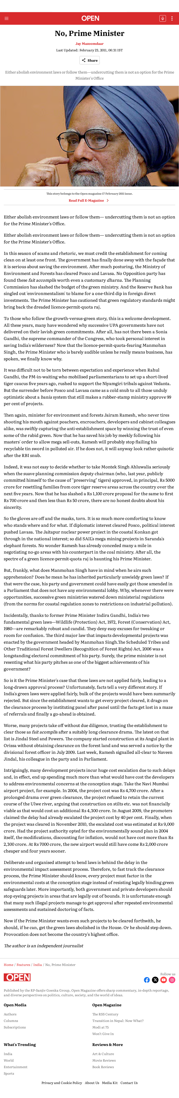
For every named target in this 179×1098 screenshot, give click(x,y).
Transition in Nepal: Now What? (118, 1020)
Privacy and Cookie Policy (61, 1082)
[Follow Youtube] (163, 980)
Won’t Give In (103, 1033)
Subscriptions (15, 1027)
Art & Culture (103, 1053)
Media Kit (110, 1082)
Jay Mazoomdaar (90, 43)
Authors (10, 1014)
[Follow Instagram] (172, 980)
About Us (92, 1082)
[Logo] (89, 18)
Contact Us (129, 1082)
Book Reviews (103, 1066)
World (9, 1060)
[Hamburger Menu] (6, 18)
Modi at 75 (100, 1027)
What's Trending (20, 1044)
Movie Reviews (104, 1060)
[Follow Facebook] (147, 980)
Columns (11, 1020)
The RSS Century (105, 1014)
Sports (9, 1073)
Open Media (15, 1004)
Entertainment (16, 1066)
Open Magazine (106, 1004)
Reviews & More (107, 1044)
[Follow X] (155, 980)
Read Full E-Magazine (86, 200)
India (8, 1053)
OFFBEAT (162, 18)
